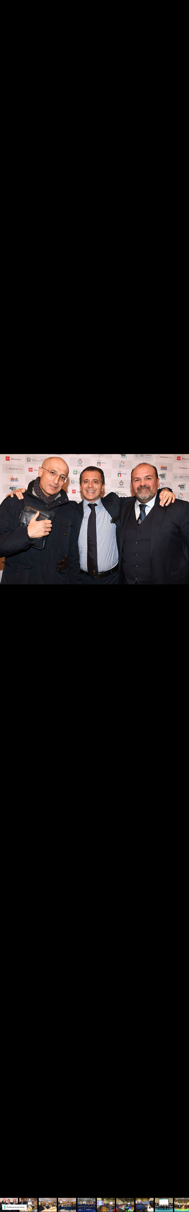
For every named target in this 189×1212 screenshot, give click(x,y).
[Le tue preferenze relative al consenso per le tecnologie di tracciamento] (14, 1207)
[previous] (5, 602)
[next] (184, 602)
